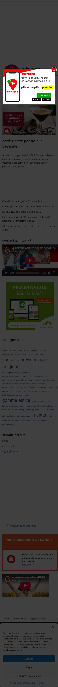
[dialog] (29, 86)
